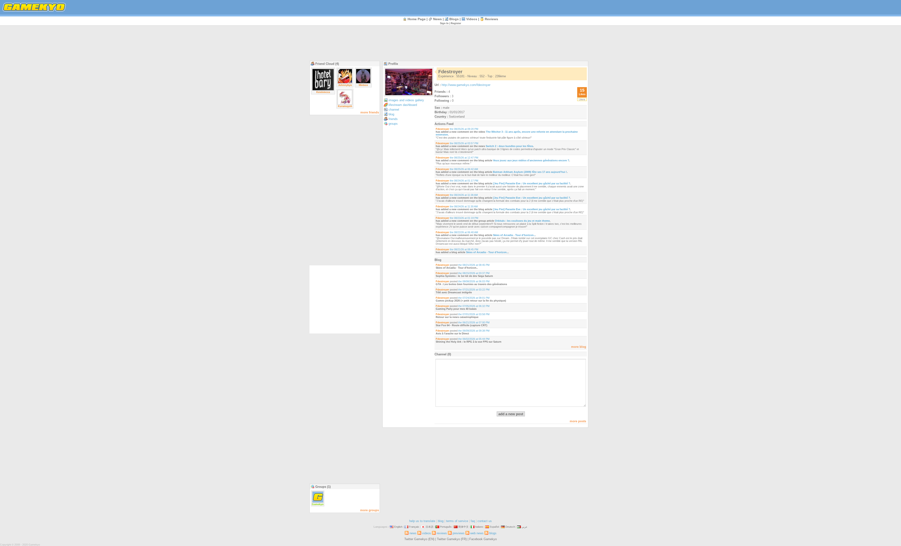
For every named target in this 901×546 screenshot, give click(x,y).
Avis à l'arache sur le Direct (452, 333)
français (414, 526)
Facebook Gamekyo (483, 539)
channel (394, 109)
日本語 (429, 526)
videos (471, 19)
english (398, 526)
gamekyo (318, 504)
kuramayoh (345, 106)
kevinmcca (323, 92)
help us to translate (422, 521)
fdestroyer (442, 129)
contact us (484, 521)
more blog (578, 347)
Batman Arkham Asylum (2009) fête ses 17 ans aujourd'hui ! (530, 171)
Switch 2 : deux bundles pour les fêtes (509, 146)
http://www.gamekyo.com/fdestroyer (466, 85)
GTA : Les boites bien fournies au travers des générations (471, 284)
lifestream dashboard (403, 105)
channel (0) (443, 354)
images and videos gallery (406, 100)
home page (417, 19)
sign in (444, 23)
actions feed (444, 124)
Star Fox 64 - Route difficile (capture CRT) (461, 325)
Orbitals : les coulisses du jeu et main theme (522, 220)
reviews (491, 19)
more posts (578, 421)
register (456, 23)
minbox (363, 85)
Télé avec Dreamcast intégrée (454, 292)
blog (391, 114)
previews (459, 533)
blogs (454, 19)
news (437, 19)
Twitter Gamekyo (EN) (419, 539)
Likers (582, 99)
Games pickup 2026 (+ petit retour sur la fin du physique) (471, 300)
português (446, 526)
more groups (369, 510)
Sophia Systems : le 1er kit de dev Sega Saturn (464, 276)
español (494, 526)
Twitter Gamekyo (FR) (452, 539)
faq (473, 521)
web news (477, 533)
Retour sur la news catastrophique (457, 317)
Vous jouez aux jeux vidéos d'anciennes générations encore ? (531, 160)
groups (393, 123)
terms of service (457, 521)
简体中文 (463, 526)
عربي (524, 526)
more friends (369, 112)
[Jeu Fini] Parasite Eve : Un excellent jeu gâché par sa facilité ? (531, 183)
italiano (479, 526)
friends (393, 119)
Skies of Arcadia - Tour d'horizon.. (514, 235)
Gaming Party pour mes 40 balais (456, 308)
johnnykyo (345, 85)
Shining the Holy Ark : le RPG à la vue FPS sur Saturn (468, 341)
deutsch (510, 526)
